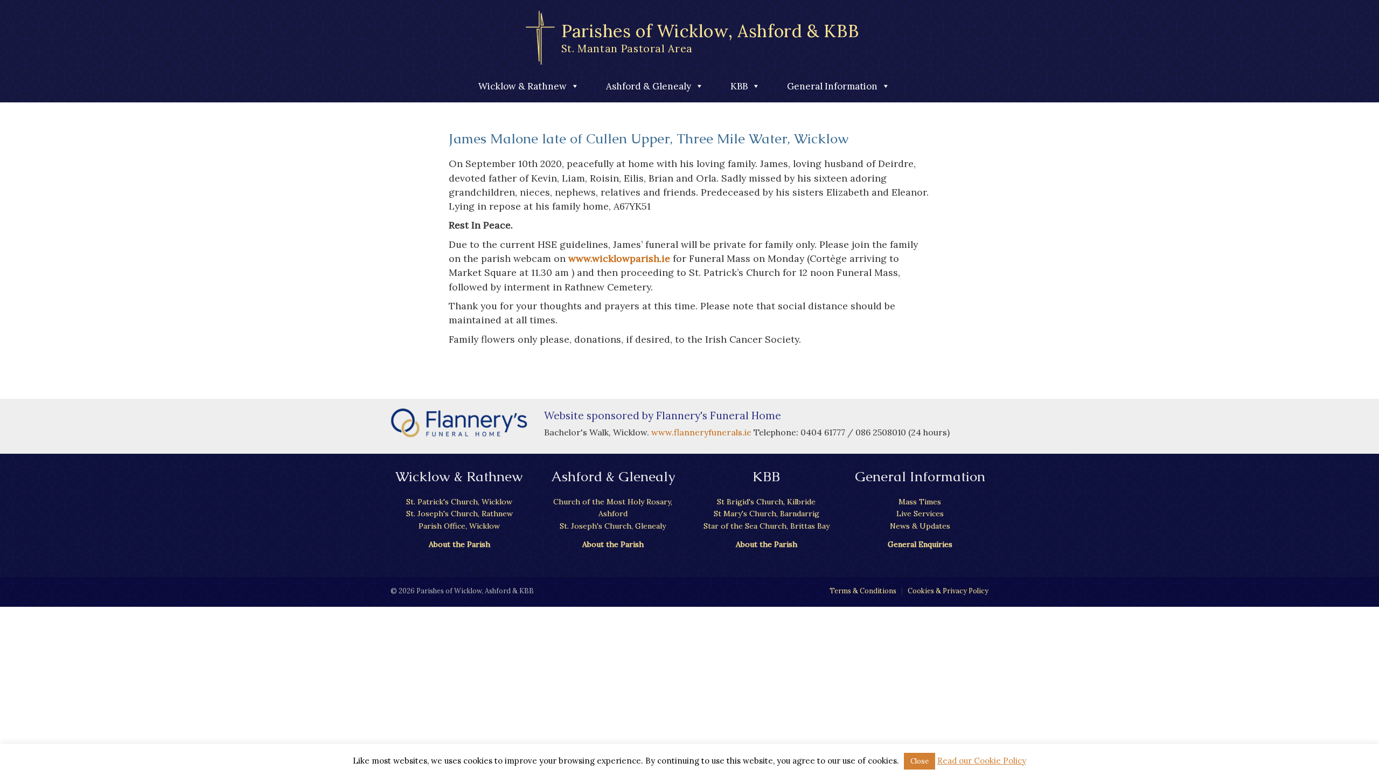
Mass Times (920, 502)
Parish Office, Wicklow (459, 526)
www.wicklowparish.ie (619, 258)
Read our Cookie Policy (981, 761)
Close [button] (919, 761)
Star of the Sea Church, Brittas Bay (767, 526)
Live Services (920, 513)
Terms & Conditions (863, 590)
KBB (739, 86)
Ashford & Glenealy (648, 86)
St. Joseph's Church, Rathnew (459, 513)
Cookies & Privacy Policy (948, 590)
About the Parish (459, 544)
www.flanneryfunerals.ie (702, 432)
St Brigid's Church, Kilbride (766, 502)
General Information (832, 86)
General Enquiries (920, 544)
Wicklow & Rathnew (522, 86)
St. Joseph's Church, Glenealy (613, 526)
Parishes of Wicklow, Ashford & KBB (710, 37)
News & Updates (920, 526)
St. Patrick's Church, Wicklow (459, 502)
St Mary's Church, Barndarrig (766, 513)
